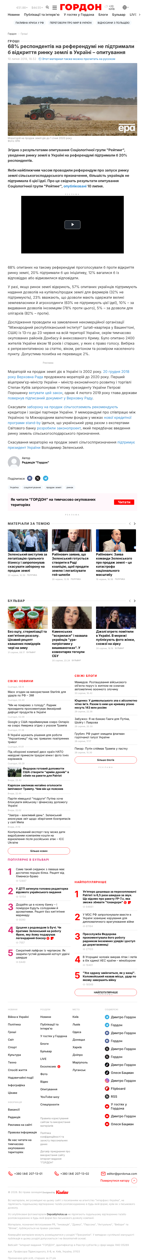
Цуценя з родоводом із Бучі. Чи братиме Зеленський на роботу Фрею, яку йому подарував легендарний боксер (38, 933)
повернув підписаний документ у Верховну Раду (50, 398)
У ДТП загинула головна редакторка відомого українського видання (42, 890)
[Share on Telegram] (45, 478)
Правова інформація (22, 1132)
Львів (76, 1024)
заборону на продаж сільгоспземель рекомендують (72, 407)
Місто (76, 1009)
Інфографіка (16, 1085)
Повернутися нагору (114, 1180)
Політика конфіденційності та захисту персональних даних (54, 1138)
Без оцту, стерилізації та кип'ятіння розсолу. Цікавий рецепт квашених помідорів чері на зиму (27, 640)
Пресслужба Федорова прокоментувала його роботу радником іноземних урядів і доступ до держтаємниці (109, 939)
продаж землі (54, 487)
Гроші (24, 33)
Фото (44, 1074)
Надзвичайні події (20, 1077)
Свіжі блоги (86, 676)
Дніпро (77, 1055)
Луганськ (79, 1070)
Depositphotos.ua (57, 1214)
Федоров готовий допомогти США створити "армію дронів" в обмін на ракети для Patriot (46, 772)
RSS (114, 1096)
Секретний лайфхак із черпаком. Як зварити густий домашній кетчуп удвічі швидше (42, 954)
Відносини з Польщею (113, 22)
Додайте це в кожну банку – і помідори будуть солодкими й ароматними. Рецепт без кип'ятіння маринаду (40, 910)
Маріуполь (80, 1062)
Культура (14, 1055)
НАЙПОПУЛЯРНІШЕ (91, 882)
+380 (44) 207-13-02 (74, 1173)
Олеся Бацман (122, 1073)
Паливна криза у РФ (30, 22)
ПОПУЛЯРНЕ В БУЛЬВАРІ (28, 859)
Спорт (12, 1047)
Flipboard (118, 1088)
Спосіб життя (17, 1070)
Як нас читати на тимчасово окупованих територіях (19, 1146)
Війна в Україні (18, 1017)
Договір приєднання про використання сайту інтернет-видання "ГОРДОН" (55, 1157)
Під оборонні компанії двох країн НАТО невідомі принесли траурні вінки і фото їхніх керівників (38, 755)
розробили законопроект (59, 428)
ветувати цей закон (45, 393)
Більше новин (39, 850)
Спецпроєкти (49, 1104)
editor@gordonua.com (122, 1173)
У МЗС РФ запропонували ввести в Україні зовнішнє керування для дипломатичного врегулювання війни (109, 918)
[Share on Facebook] (29, 478)
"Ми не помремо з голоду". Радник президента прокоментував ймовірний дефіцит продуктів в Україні (34, 708)
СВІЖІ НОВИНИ (20, 681)
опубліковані (74, 186)
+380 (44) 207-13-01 (28, 1173)
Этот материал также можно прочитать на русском (78, 58)
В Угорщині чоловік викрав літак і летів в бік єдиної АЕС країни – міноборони (110, 958)
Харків (77, 1047)
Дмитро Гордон (123, 1017)
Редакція (14, 1117)
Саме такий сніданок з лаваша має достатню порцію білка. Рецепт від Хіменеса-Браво (40, 872)
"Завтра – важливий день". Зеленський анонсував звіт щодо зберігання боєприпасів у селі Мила (39, 818)
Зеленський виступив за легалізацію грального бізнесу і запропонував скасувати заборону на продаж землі (27, 562)
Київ (75, 1017)
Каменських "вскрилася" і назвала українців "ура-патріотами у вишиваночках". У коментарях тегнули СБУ (69, 644)
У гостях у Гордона (79, 14)
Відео (44, 1081)
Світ (11, 1039)
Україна (14, 487)
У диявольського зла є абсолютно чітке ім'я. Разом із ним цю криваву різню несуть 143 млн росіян (106, 704)
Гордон (12, 33)
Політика (32, 575)
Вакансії (14, 1109)
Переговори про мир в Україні (71, 22)
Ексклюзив (48, 1066)
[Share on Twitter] (37, 478)
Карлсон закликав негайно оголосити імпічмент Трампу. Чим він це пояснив (36, 787)
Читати (124, 502)
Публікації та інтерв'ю (41, 14)
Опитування (48, 1089)
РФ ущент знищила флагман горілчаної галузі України (99, 735)
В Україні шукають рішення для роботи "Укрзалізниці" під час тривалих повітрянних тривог (38, 738)
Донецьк (78, 1039)
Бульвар (118, 14)
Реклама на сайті (20, 1124)
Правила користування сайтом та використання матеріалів (55, 1122)
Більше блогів (105, 759)
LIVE (43, 1059)
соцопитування (32, 487)
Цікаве (12, 1093)
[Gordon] (80, 8)
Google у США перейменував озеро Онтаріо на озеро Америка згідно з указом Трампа (38, 723)
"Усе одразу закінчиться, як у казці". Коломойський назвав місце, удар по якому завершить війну (109, 976)
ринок (70, 487)
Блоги (103, 14)
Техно (12, 1062)
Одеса (76, 1032)
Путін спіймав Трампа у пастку (102, 748)
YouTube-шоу (49, 1097)
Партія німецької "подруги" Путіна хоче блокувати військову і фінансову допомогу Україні (38, 802)
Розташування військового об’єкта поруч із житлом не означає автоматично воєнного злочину (101, 685)
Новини (14, 14)
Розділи (45, 1009)
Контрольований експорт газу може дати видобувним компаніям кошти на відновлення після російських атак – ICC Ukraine (36, 837)
